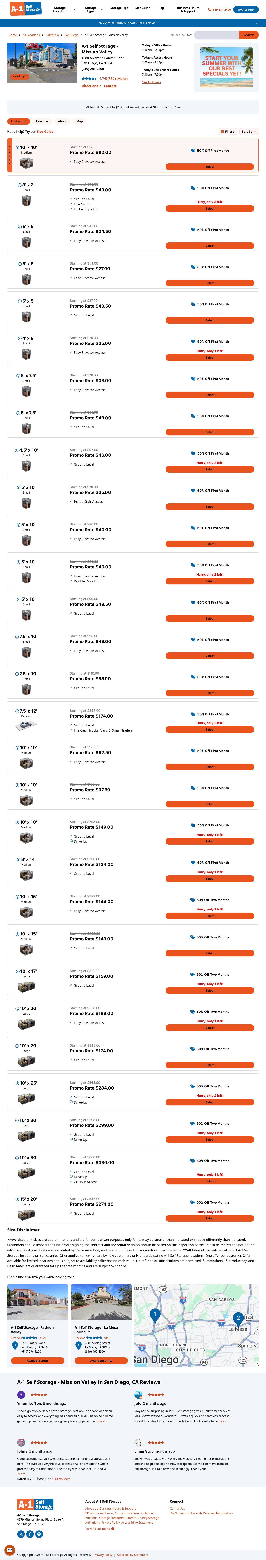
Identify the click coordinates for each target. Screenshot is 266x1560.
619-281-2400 (222, 10)
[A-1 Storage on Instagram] (39, 1534)
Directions (90, 86)
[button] (15, 1345)
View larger (19, 76)
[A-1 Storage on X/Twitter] (21, 1534)
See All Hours (151, 82)
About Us (91, 1508)
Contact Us (177, 1508)
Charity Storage (148, 1518)
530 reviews (61, 1479)
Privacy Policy (110, 1523)
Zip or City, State (181, 35)
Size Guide (142, 8)
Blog (160, 8)
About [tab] (62, 121)
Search (248, 35)
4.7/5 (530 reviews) (113, 78)
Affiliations (92, 1523)
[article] (37, 1325)
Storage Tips (119, 8)
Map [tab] (79, 121)
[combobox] (216, 35)
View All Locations (99, 1529)
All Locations (31, 35)
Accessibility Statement (137, 1523)
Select (209, 166)
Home (13, 35)
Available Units (37, 1361)
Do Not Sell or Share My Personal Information (201, 1513)
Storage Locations (60, 9)
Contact (110, 86)
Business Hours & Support (188, 9)
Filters (229, 131)
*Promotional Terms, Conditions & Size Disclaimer (119, 1513)
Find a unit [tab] (19, 121)
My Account (245, 10)
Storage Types (90, 9)
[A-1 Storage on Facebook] (30, 1534)
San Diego (72, 35)
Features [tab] (42, 121)
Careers (131, 1518)
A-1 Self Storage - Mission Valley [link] (106, 35)
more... (102, 1421)
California (52, 35)
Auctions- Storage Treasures (104, 1518)
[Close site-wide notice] (256, 23)
